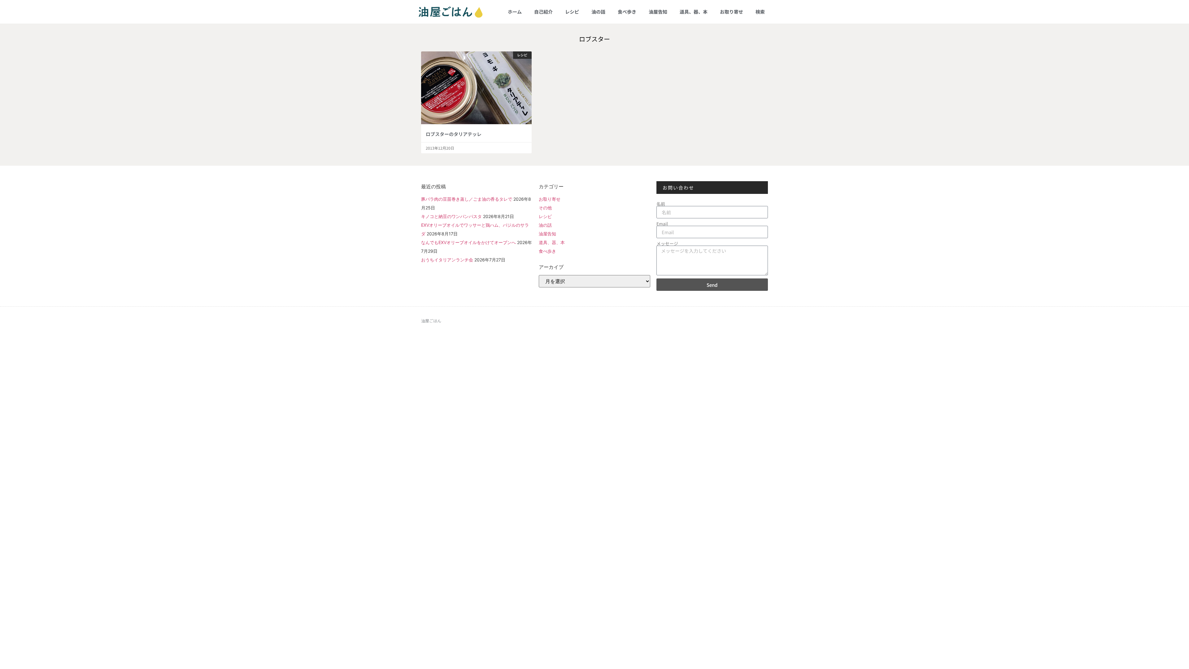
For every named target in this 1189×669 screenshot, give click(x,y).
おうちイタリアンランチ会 (447, 259)
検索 (760, 11)
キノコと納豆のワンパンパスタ (451, 216)
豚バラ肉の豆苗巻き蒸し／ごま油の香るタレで (466, 199)
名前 (660, 204)
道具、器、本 (694, 11)
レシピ (572, 11)
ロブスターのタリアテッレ (453, 134)
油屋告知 (658, 11)
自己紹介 (543, 11)
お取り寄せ (731, 11)
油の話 (598, 11)
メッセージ (667, 243)
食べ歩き (627, 11)
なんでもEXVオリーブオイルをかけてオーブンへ (468, 242)
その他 (545, 207)
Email (662, 223)
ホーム (515, 11)
